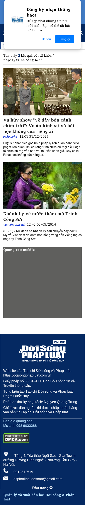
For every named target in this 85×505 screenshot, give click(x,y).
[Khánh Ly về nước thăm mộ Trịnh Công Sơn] (42, 185)
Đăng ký (65, 39)
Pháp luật (10, 136)
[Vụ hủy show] (42, 91)
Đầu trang (40, 488)
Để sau (46, 39)
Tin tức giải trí (14, 224)
